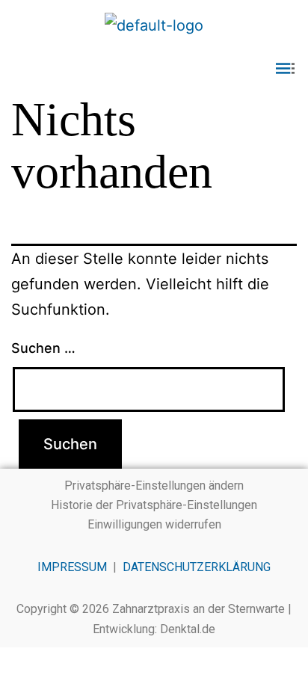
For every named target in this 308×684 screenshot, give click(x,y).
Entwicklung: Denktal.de (154, 629)
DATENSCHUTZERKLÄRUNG (197, 567)
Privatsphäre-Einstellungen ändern (154, 485)
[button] (154, 70)
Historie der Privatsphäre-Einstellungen (154, 505)
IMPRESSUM (72, 567)
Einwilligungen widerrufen (154, 524)
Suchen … (43, 348)
